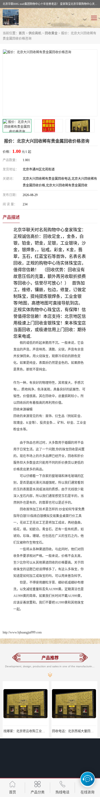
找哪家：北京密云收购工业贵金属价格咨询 (33, 731)
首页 (22, 33)
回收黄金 (51, 33)
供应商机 (35, 33)
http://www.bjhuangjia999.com (22, 632)
